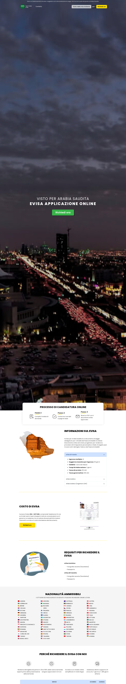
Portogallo (93, 627)
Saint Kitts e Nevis (49, 629)
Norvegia (23, 627)
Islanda (45, 615)
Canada (68, 606)
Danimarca (92, 608)
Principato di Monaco (27, 624)
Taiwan (22, 636)
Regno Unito (24, 638)
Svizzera (92, 634)
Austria (91, 601)
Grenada (69, 613)
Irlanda (68, 615)
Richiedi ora (102, 7)
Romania (23, 629)
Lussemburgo (70, 620)
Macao (91, 620)
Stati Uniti (46, 638)
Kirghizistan (70, 617)
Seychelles (92, 629)
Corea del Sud (24, 634)
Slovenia (69, 631)
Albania (22, 601)
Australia (69, 601)
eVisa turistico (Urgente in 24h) (76, 484)
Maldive (45, 622)
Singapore (23, 631)
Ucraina (91, 636)
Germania (23, 613)
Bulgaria (46, 606)
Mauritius (92, 622)
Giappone (23, 617)
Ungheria (23, 615)
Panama (45, 627)
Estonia (22, 610)
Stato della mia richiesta (81, 7)
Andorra (46, 601)
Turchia (68, 636)
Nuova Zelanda (94, 624)
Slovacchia (47, 631)
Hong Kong (93, 613)
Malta (68, 622)
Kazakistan (46, 617)
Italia (91, 615)
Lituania (45, 620)
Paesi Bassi (69, 624)
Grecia (45, 613)
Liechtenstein (24, 620)
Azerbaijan (23, 603)
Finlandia (46, 610)
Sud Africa (92, 631)
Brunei (22, 606)
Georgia (92, 610)
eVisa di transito (71, 455)
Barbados (69, 603)
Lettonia (92, 617)
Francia (68, 610)
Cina (90, 606)
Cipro (45, 608)
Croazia (22, 608)
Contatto (39, 6)
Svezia (68, 634)
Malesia (22, 622)
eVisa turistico (71, 479)
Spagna (45, 634)
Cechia (68, 608)
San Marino (70, 629)
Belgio (91, 603)
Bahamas (46, 603)
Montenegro (47, 624)
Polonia (68, 627)
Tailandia (46, 636)
